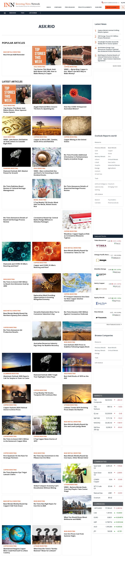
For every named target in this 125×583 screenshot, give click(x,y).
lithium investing (70, 405)
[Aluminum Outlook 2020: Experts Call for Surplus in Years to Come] (16, 362)
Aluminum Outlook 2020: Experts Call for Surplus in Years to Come (16, 377)
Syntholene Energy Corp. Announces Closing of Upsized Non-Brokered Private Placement (109, 49)
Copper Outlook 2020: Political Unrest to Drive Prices (15, 409)
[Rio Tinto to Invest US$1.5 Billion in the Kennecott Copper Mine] (16, 425)
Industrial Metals (114, 165)
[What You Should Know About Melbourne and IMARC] (76, 504)
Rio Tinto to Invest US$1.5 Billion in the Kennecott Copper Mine (16, 440)
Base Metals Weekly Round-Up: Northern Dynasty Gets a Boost (15, 314)
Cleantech (111, 184)
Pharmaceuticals (113, 203)
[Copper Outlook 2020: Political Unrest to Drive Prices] (16, 393)
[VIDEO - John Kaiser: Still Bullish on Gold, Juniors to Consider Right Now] (16, 125)
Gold (96, 151)
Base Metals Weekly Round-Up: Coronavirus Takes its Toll (76, 251)
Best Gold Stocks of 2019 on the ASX (76, 377)
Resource (12, 13)
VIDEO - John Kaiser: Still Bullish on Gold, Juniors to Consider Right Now (15, 142)
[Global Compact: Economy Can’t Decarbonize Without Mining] (46, 473)
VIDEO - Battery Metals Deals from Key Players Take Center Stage (76, 489)
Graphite (97, 165)
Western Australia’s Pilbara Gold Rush (76, 580)
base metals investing (12, 52)
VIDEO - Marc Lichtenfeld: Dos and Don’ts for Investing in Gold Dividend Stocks (46, 173)
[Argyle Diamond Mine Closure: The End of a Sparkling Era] (46, 94)
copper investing (70, 66)
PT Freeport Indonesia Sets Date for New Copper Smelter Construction (76, 299)
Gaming (97, 190)
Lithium (97, 159)
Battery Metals (100, 156)
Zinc (109, 156)
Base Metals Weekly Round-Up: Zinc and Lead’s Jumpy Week (76, 425)
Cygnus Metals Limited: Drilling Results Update (108, 31)
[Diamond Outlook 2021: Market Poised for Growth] (16, 157)
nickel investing (40, 199)
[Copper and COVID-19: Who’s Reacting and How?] (46, 251)
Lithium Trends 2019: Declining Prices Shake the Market (76, 409)
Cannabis (98, 203)
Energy (97, 168)
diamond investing (10, 168)
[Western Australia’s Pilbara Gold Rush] (76, 566)
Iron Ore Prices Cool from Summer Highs (74, 535)
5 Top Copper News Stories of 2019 (45, 440)
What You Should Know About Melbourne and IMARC (75, 518)
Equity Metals (99, 297)
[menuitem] (101, 150)
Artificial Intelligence (101, 184)
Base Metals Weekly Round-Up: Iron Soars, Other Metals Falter (76, 457)
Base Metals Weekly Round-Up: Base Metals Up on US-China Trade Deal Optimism (15, 567)
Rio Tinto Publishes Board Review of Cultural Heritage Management (14, 188)
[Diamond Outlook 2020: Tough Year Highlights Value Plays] (46, 362)
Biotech (97, 200)
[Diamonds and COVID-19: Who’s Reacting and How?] (16, 251)
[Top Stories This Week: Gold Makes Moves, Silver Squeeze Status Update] (16, 94)
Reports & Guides (111, 7)
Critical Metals (113, 159)
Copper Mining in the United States (75, 141)
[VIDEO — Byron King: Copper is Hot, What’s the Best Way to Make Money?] (76, 55)
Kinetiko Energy (100, 269)
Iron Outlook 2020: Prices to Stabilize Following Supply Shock (76, 346)
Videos (48, 7)
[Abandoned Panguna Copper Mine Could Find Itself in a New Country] (16, 534)
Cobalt (97, 162)
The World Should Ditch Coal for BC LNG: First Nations (46, 566)
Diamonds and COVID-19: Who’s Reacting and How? (15, 265)
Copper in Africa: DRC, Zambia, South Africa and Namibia (46, 141)
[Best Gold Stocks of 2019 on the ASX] (76, 362)
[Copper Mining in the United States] (76, 125)
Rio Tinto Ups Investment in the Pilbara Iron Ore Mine (46, 457)
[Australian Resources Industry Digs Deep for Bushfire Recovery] (46, 331)
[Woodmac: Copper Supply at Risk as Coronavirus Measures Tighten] (76, 220)
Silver (96, 153)
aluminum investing (11, 373)
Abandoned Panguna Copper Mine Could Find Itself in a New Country (15, 551)
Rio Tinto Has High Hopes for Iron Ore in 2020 (45, 505)
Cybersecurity (99, 187)
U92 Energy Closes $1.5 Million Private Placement (108, 37)
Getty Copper (99, 283)
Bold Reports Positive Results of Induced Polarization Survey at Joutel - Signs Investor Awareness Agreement (109, 58)
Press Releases (70, 7)
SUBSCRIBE (98, 7)
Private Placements (85, 7)
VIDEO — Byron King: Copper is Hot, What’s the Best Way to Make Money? (76, 71)
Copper (110, 151)
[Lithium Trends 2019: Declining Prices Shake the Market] (76, 393)
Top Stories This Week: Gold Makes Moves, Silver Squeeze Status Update (14, 110)
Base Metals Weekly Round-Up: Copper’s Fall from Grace (15, 505)
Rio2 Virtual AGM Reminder (14, 55)
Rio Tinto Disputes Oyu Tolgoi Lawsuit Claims (15, 473)
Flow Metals (98, 312)
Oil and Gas (98, 174)
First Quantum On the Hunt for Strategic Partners (15, 457)
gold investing (39, 66)
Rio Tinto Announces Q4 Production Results (12, 331)
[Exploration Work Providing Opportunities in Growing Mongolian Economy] (46, 282)
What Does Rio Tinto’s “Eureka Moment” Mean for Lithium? (45, 550)
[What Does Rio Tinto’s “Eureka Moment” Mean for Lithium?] (46, 534)
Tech (22, 13)
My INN (123, 3)
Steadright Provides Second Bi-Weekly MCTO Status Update (108, 43)
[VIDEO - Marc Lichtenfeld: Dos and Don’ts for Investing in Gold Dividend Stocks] (46, 157)
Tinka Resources (100, 240)
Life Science (33, 13)
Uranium (97, 171)
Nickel (110, 153)
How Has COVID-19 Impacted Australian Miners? (75, 108)
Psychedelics (112, 200)
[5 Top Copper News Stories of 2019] (46, 425)
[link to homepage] (9, 4)
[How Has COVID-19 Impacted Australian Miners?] (76, 94)
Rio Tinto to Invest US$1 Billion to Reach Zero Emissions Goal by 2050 (16, 284)
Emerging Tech (112, 187)
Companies (58, 7)
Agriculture (112, 168)
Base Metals (112, 148)
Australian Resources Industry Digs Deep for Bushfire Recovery (46, 344)
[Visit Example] (123, 7)
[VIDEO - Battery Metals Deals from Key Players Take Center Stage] (76, 473)
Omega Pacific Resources (102, 255)
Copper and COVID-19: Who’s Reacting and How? (45, 266)
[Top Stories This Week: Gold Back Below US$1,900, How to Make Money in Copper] (46, 55)
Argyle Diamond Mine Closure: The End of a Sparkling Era (45, 108)
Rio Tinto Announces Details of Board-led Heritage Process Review (76, 188)
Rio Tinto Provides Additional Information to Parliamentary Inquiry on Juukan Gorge (76, 157)
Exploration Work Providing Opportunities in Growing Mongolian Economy (44, 297)
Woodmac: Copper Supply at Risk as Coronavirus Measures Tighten (76, 236)
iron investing (9, 279)
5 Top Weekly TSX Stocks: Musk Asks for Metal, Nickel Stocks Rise (46, 204)
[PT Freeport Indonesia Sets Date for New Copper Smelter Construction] (76, 282)
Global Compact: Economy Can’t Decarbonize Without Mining (46, 487)
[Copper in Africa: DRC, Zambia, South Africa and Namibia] (46, 125)
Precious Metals (100, 148)
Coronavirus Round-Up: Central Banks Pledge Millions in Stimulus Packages (46, 220)
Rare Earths (111, 162)
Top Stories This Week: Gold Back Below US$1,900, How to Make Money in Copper (45, 71)
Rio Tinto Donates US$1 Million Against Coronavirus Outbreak (76, 313)
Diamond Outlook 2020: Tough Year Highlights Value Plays (45, 376)
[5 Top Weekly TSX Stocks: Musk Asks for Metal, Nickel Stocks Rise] (46, 188)
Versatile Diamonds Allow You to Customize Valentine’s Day (46, 313)
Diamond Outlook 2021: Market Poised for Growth (15, 172)
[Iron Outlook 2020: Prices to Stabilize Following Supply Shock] (76, 331)
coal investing (39, 562)
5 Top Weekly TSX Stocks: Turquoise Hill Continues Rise (45, 394)
